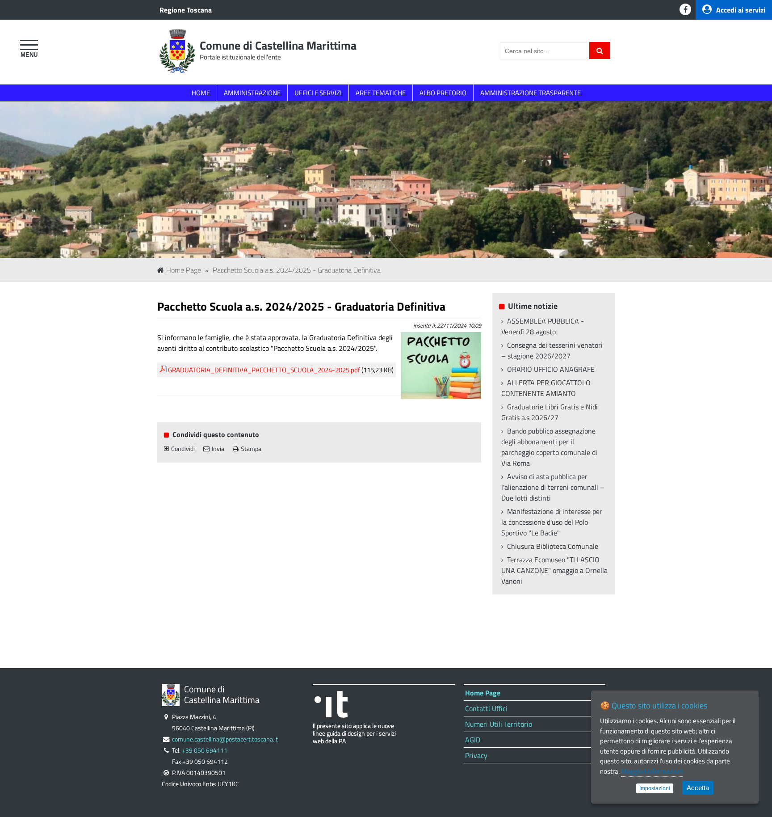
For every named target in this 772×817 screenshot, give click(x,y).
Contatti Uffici (486, 708)
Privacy (476, 755)
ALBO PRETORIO (443, 93)
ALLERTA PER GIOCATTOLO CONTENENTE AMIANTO (546, 388)
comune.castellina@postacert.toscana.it (225, 739)
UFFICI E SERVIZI (318, 93)
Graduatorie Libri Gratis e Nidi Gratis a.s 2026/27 (549, 412)
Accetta (698, 788)
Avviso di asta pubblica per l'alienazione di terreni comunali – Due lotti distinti (552, 487)
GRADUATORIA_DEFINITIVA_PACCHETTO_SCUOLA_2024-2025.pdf (264, 370)
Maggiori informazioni (652, 771)
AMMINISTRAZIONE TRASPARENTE (530, 93)
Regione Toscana (185, 9)
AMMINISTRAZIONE (252, 93)
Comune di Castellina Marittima (278, 45)
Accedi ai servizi (740, 9)
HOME (201, 93)
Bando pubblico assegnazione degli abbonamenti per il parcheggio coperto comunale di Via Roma (549, 446)
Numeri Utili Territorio (498, 724)
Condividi (183, 449)
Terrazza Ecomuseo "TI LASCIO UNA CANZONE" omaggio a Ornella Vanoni (554, 570)
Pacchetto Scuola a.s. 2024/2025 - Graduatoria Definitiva (297, 270)
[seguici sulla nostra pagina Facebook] (685, 9)
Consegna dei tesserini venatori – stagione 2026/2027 (552, 350)
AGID (472, 739)
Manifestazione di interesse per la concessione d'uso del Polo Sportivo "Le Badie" (551, 522)
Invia (218, 449)
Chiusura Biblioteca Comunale (552, 546)
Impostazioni (654, 788)
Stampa (251, 449)
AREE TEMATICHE (381, 93)
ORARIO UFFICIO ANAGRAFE (551, 369)
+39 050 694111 (204, 750)
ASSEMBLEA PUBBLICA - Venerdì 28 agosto (542, 326)
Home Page (183, 270)
